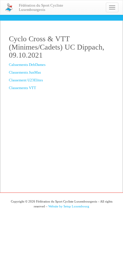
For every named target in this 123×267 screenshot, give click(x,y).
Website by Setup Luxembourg (68, 206)
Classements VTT (22, 88)
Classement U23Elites (26, 80)
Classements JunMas (25, 72)
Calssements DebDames (27, 64)
